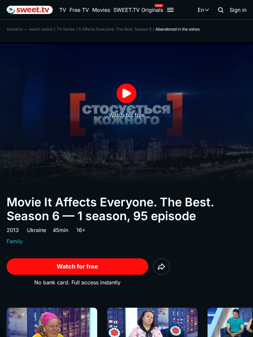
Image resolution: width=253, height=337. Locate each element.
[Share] (161, 266)
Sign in (238, 10)
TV (62, 10)
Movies (101, 10)
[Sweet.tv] (30, 10)
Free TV (79, 10)
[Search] (221, 10)
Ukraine (36, 230)
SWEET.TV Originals (138, 10)
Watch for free (77, 266)
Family (15, 241)
